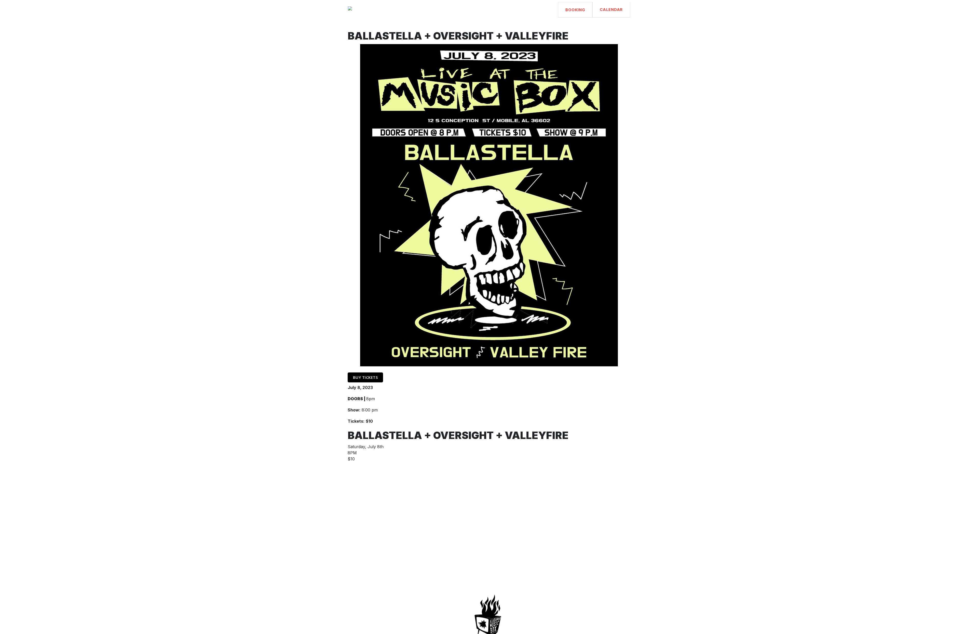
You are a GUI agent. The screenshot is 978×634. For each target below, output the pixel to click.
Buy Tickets (365, 377)
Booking (575, 9)
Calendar (611, 9)
